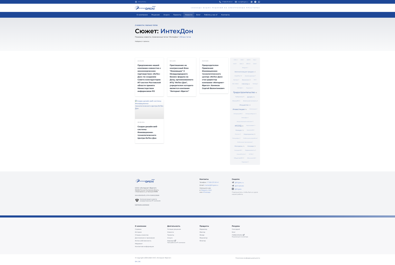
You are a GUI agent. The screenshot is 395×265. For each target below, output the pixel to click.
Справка (138, 229)
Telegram (245, 67)
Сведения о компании (142, 204)
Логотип (238, 134)
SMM (255, 63)
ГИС (255, 80)
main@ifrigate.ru (243, 2)
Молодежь (240, 146)
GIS (248, 60)
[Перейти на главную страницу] (145, 8)
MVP (235, 63)
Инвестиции (240, 109)
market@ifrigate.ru (211, 185)
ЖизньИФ (236, 101)
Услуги (170, 238)
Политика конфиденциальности (247, 258)
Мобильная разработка (250, 138)
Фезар (202, 235)
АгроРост (238, 76)
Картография (250, 125)
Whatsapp (206, 192)
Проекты (170, 235)
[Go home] (145, 181)
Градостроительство (245, 92)
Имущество (245, 105)
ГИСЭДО (240, 88)
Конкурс (240, 130)
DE (139, 261)
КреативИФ (250, 130)
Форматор (203, 238)
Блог (233, 232)
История (138, 232)
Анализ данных (250, 76)
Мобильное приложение (245, 142)
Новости (140, 25)
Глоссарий (236, 229)
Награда (251, 146)
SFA (248, 63)
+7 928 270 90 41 (213, 182)
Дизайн (251, 97)
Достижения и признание (145, 238)
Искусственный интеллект (245, 121)
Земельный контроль (250, 101)
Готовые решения (174, 229)
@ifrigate (238, 189)
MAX (210, 190)
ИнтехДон (245, 117)
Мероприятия (249, 134)
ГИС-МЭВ (235, 84)
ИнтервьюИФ (238, 113)
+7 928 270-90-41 (227, 2)
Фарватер (203, 229)
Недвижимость (250, 150)
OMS (241, 63)
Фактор (202, 232)
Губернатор (239, 96)
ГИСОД (255, 84)
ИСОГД (239, 126)
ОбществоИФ (239, 158)
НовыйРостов (241, 154)
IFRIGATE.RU (142, 2)
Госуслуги (249, 88)
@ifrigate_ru (239, 182)
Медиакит (139, 244)
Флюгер (203, 241)
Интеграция (253, 109)
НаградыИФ (238, 150)
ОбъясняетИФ (251, 158)
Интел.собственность (143, 241)
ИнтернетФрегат (251, 113)
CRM (242, 60)
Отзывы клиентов (141, 235)
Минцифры (236, 138)
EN (136, 261)
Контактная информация (144, 246)
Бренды (236, 80)
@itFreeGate (239, 186)
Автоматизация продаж (245, 72)
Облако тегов (151, 25)
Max (254, 60)
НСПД (251, 154)
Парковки (245, 162)
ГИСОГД (246, 84)
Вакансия (246, 80)
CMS (236, 60)
